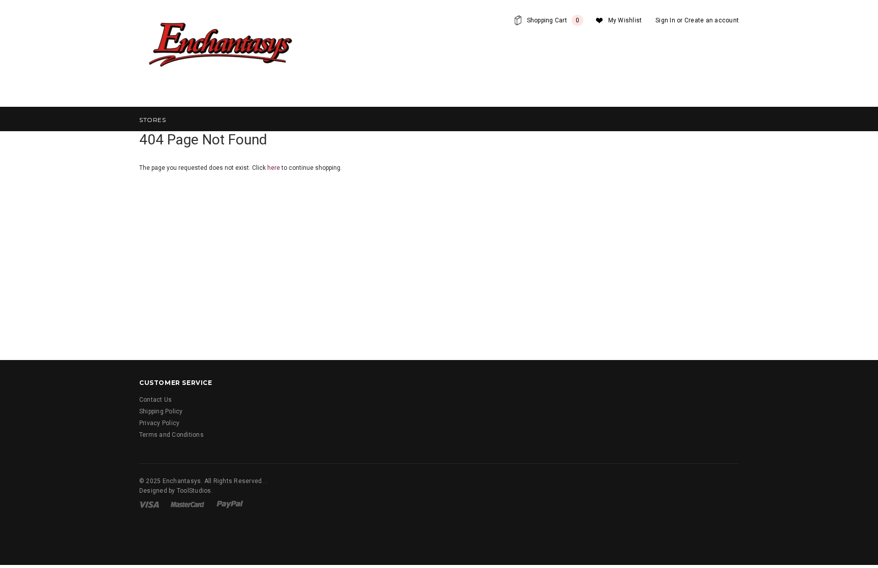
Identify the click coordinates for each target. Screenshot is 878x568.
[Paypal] (229, 503)
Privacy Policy (159, 423)
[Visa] (149, 503)
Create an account (711, 20)
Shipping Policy (161, 411)
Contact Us (155, 399)
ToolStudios (194, 490)
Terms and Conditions (171, 434)
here (273, 167)
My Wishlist (625, 20)
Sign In (665, 20)
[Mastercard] (187, 503)
